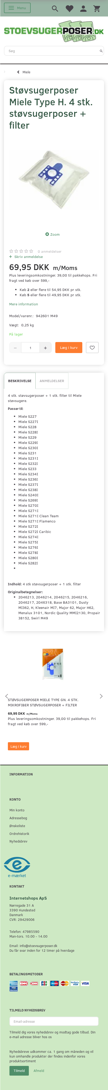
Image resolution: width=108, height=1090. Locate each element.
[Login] (83, 8)
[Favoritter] (69, 8)
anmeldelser (50, 251)
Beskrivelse (19, 380)
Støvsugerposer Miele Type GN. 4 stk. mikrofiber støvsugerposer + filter (43, 702)
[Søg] (101, 50)
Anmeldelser (52, 380)
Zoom (55, 234)
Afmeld (39, 1070)
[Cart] (96, 8)
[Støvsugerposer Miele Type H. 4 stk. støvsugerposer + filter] (54, 179)
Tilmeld (19, 1070)
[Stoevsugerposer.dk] (54, 30)
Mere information (23, 303)
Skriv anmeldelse (28, 256)
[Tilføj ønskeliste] (92, 347)
